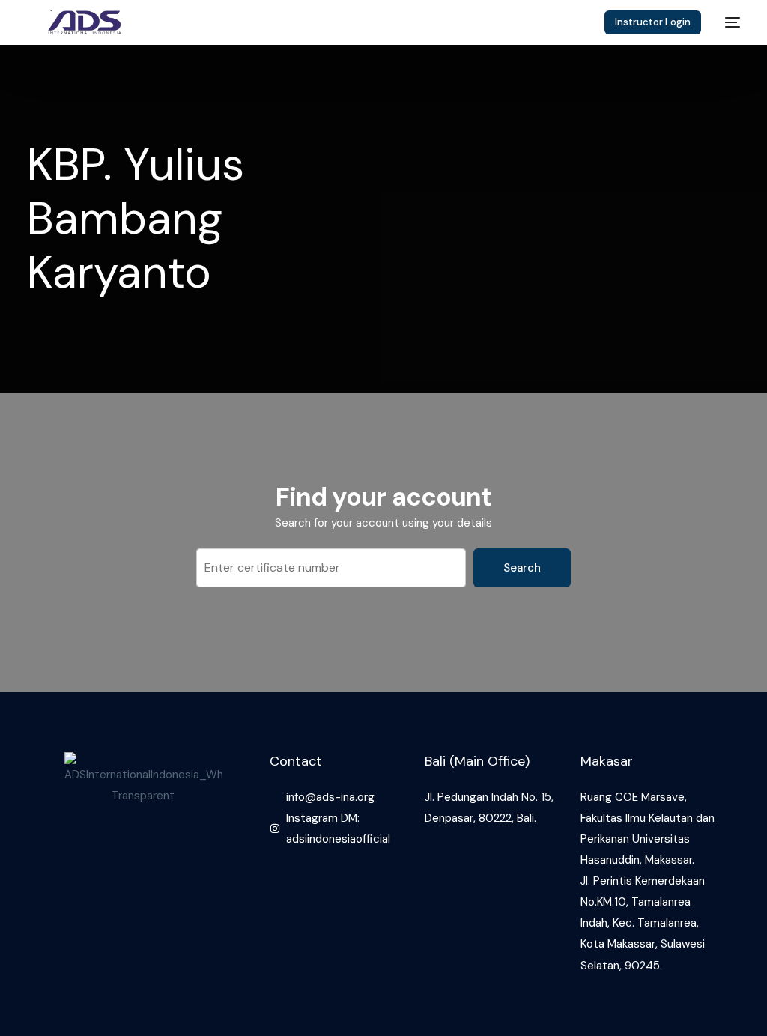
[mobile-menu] (728, 22)
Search (522, 567)
